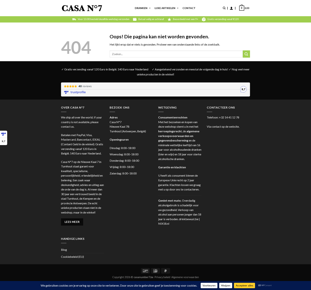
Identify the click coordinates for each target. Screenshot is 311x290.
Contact (188, 8)
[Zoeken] (224, 8)
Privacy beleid (162, 277)
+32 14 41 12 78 (229, 117)
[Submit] (246, 53)
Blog (64, 249)
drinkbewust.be (188, 219)
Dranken (141, 8)
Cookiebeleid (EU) (72, 256)
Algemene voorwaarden (185, 277)
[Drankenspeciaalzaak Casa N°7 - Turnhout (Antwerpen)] (82, 8)
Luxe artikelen (165, 8)
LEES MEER (72, 221)
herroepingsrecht (170, 131)
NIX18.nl (163, 223)
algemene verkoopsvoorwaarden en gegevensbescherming (178, 135)
